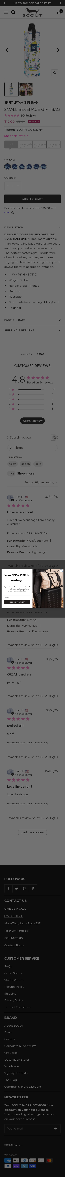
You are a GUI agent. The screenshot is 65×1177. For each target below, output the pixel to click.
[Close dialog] (61, 570)
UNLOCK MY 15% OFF (17, 602)
